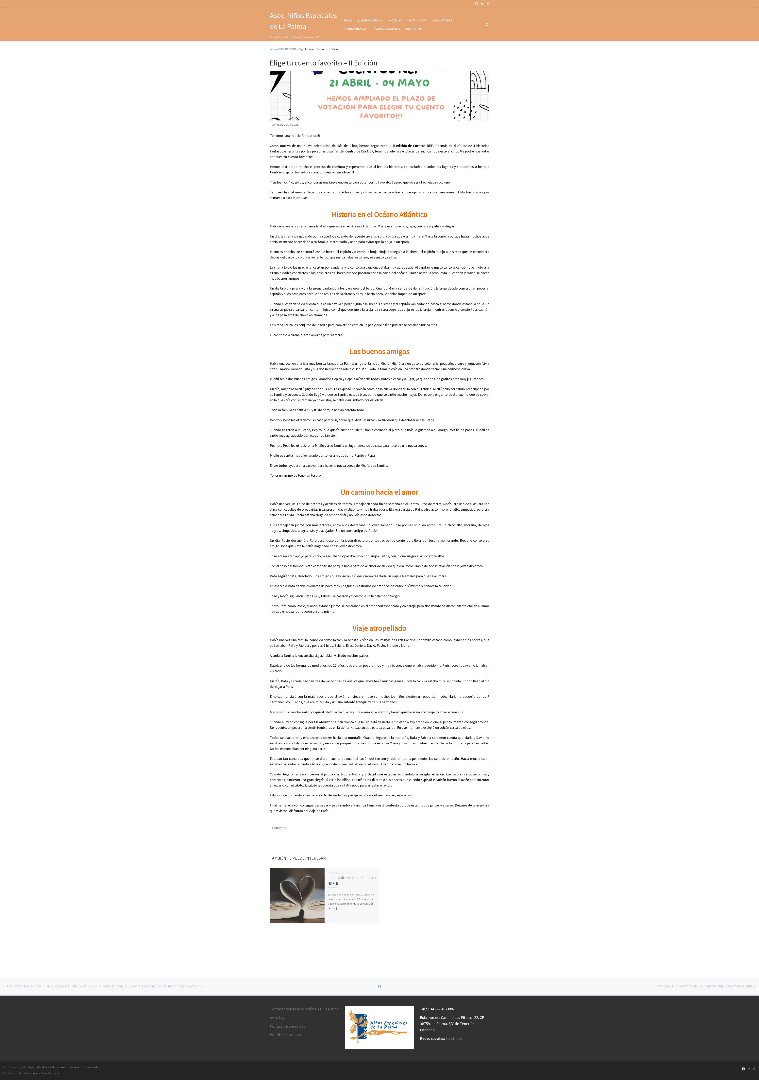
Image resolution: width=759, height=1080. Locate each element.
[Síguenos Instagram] (488, 4)
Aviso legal (279, 1017)
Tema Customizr (50, 1073)
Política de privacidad (288, 1026)
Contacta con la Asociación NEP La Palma (304, 1008)
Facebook (454, 1038)
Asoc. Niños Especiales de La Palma (35, 1067)
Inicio (273, 49)
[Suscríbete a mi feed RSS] (482, 4)
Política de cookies (285, 1034)
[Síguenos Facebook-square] (476, 4)
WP (19, 1073)
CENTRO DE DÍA (287, 49)
